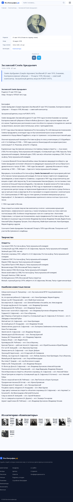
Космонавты (4, 487)
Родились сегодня (18, 477)
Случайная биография (19, 480)
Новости (15, 474)
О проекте (34, 471)
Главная (4, 8)
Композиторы (12, 8)
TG (39, 58)
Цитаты (14, 471)
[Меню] (69, 2)
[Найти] (63, 2)
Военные (3, 490)
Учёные (2, 477)
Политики (3, 480)
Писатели (3, 474)
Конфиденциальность (38, 474)
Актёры (2, 471)
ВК (34, 58)
